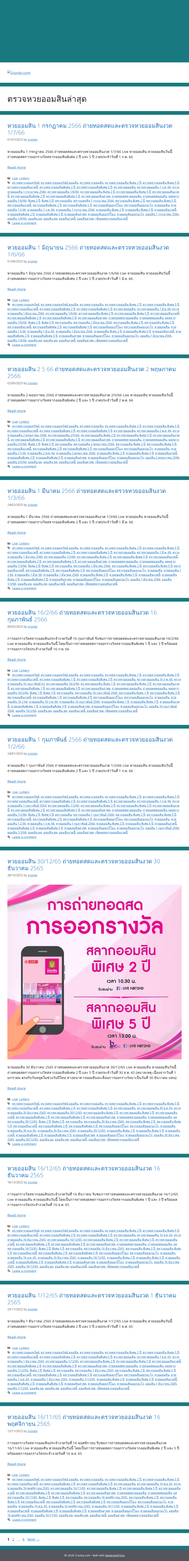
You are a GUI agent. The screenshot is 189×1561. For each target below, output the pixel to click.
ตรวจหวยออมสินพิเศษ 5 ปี (63, 196)
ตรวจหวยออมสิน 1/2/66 (63, 806)
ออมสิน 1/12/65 (17, 1388)
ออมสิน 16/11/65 (46, 1515)
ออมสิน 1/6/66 (17, 219)
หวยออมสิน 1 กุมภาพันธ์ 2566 (75, 824)
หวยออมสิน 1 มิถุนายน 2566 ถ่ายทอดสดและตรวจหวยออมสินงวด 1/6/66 (88, 250)
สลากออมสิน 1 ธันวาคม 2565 (94, 1370)
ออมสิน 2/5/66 (17, 462)
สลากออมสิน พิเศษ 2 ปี (130, 201)
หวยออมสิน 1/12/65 (82, 1379)
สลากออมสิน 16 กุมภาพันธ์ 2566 (96, 693)
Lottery (24, 178)
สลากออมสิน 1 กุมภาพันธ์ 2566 (93, 815)
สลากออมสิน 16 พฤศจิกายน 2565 (105, 1497)
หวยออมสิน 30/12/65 (91, 1131)
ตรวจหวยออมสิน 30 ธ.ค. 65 (155, 1108)
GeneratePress (115, 1555)
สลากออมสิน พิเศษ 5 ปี (161, 201)
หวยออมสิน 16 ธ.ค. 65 (21, 1258)
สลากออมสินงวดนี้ (19, 205)
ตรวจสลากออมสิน (91, 183)
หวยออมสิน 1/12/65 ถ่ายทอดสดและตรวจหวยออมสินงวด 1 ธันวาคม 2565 (91, 1298)
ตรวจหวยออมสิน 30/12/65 (64, 1113)
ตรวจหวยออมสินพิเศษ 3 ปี (63, 688)
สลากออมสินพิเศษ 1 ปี (47, 697)
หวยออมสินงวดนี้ (165, 210)
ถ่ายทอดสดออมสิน (155, 196)
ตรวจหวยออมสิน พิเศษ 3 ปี (134, 684)
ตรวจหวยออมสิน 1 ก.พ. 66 (154, 801)
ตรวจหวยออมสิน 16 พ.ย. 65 (154, 1484)
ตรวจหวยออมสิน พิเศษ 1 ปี (98, 684)
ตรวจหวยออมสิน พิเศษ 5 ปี (133, 192)
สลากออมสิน (63, 201)
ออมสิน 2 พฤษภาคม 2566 (162, 458)
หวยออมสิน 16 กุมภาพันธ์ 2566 (79, 702)
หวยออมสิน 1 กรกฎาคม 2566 (75, 210)
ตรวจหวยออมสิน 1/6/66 (63, 192)
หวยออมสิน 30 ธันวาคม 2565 (57, 1131)
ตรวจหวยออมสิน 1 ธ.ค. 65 (154, 1357)
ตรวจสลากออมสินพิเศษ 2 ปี (57, 187)
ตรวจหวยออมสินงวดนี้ (164, 313)
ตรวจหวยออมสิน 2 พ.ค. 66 (154, 431)
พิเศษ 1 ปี (36, 693)
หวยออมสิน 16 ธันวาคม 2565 (57, 1258)
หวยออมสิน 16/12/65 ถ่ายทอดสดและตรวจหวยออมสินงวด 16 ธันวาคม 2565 (83, 1171)
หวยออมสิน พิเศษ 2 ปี (110, 210)
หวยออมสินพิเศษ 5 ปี (49, 214)
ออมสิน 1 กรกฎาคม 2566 (162, 214)
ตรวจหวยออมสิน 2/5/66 (63, 435)
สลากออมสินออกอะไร (138, 205)
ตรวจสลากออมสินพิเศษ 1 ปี (57, 679)
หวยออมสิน (161, 205)
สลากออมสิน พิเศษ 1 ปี (133, 693)
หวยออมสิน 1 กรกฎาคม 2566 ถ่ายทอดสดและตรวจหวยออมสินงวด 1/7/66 (89, 129)
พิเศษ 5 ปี (48, 201)
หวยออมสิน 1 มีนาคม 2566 (61, 575)
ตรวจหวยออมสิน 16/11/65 (68, 1488)
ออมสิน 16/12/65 (27, 1266)
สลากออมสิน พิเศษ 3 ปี (164, 693)
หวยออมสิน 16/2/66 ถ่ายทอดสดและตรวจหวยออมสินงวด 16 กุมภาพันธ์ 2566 (82, 615)
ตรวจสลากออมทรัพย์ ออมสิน (59, 183)
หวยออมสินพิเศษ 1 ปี (24, 706)
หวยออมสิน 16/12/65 (91, 1258)
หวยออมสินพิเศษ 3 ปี (52, 706)
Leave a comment (24, 223)
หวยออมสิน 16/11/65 (106, 1506)
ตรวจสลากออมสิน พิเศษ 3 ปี (161, 675)
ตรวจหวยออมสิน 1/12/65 (62, 1361)
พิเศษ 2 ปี (34, 201)
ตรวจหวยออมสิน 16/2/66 (62, 684)
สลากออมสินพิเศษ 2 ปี (47, 205)
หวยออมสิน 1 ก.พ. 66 (40, 824)
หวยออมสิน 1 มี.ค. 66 (28, 575)
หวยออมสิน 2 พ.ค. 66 (41, 453)
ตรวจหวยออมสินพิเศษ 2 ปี (28, 196)
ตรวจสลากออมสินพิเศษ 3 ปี (94, 679)
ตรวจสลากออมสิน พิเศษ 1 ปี (123, 675)
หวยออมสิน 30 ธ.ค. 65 (21, 1131)
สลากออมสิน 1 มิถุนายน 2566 (92, 322)
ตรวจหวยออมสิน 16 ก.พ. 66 (155, 679)
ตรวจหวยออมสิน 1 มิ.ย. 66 (154, 309)
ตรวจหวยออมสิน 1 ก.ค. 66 (154, 187)
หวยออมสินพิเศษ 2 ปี (20, 214)
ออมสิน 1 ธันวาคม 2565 (161, 1384)
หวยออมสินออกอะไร (130, 214)
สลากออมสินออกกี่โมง (108, 205)
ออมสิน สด (50, 219)
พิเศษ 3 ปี (49, 693)
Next (33, 1539)
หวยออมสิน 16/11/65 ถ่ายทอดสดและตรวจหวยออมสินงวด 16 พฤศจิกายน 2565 (83, 1420)
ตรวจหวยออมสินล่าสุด (95, 196)
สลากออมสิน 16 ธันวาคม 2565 (104, 1249)
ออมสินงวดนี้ (67, 219)
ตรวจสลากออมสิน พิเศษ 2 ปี (123, 183)
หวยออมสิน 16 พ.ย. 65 (32, 1506)
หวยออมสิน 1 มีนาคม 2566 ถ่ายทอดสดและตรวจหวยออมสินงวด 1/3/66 (86, 494)
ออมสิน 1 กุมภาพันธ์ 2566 (162, 828)
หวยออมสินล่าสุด (75, 214)
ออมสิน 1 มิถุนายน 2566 (155, 336)
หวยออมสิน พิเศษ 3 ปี (144, 702)
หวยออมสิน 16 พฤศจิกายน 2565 (69, 1506)
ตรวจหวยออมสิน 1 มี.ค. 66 (154, 552)
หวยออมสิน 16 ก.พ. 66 (43, 702)
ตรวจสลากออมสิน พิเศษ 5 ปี (161, 183)
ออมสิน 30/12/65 (27, 1139)
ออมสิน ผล (35, 219)
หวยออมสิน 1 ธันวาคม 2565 (49, 1379)
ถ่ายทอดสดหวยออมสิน (126, 196)
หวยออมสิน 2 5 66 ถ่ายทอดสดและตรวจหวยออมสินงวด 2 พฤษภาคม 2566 (91, 372)
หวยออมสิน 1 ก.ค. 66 (40, 210)
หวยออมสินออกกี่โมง (101, 214)
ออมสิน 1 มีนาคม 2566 (145, 579)
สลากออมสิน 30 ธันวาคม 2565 (104, 1122)
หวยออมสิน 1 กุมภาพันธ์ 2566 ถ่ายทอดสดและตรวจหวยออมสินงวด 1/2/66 (90, 742)
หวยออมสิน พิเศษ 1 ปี (115, 702)
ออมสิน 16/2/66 (26, 711)
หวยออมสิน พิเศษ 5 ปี (139, 210)
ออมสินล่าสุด (85, 219)
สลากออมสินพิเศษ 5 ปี (77, 205)
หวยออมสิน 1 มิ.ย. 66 (40, 331)
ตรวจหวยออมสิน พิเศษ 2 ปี (97, 192)
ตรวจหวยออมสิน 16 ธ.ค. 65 (155, 1235)
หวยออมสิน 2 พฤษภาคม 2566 (75, 453)
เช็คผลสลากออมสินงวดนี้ (111, 219)
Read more (16, 167)
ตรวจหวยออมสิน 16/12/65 (64, 1240)
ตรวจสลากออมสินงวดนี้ (22, 187)
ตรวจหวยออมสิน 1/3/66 (59, 557)
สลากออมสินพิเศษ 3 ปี (77, 697)
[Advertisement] (94, 31)
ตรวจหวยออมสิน (124, 187)
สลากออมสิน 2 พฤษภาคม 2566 (93, 444)
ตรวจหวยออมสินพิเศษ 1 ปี (28, 688)
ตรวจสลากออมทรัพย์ (25, 183)
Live (15, 178)
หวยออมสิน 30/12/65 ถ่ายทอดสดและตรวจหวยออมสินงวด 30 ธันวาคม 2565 (83, 864)
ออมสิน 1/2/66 (17, 832)
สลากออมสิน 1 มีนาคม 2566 (91, 566)
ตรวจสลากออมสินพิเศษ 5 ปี (94, 187)
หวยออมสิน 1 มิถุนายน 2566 (74, 331)
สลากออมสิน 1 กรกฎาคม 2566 (93, 201)
